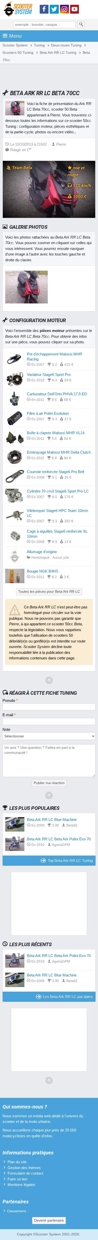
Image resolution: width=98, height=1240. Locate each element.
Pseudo (10, 700)
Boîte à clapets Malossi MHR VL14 (55, 433)
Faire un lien (17, 1179)
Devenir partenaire (49, 1220)
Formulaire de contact (25, 1173)
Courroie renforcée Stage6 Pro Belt (55, 472)
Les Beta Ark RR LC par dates (68, 996)
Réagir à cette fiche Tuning (43, 693)
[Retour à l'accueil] (19, 10)
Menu (15, 36)
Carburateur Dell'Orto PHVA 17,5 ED (57, 394)
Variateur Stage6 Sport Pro (49, 374)
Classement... (18, 1211)
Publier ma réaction (49, 783)
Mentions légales (21, 1184)
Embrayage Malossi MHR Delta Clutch (59, 452)
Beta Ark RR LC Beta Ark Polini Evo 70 (59, 839)
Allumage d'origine (42, 552)
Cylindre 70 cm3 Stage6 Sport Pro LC (58, 491)
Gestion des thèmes (24, 1168)
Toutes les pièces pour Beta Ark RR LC (49, 591)
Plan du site (17, 1162)
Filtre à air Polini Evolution (48, 413)
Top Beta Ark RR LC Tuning (70, 860)
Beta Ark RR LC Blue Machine (52, 819)
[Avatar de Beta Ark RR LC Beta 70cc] (26, 302)
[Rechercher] (81, 24)
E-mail (9, 715)
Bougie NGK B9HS (42, 571)
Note (6, 729)
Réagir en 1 (20, 150)
